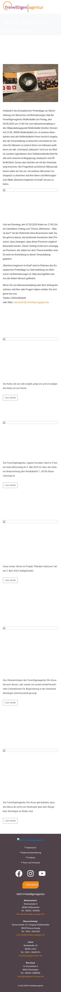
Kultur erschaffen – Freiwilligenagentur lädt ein (26, 326)
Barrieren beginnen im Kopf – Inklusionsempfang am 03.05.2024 (30, 50)
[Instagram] (30, 873)
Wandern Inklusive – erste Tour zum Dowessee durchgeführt (27, 506)
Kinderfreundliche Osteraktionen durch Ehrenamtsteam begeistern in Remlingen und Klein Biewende (28, 607)
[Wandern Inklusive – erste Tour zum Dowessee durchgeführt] (30, 541)
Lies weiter (10, 397)
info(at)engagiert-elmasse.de (31, 976)
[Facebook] (18, 873)
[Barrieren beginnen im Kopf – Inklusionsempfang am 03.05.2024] (30, 83)
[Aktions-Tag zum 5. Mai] (30, 439)
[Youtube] (42, 873)
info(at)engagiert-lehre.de (30, 955)
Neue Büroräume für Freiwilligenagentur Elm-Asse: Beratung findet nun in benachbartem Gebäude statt (27, 729)
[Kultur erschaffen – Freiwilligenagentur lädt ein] (30, 358)
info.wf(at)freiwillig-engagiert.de (30, 914)
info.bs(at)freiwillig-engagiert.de (30, 935)
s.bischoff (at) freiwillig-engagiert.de (31, 302)
